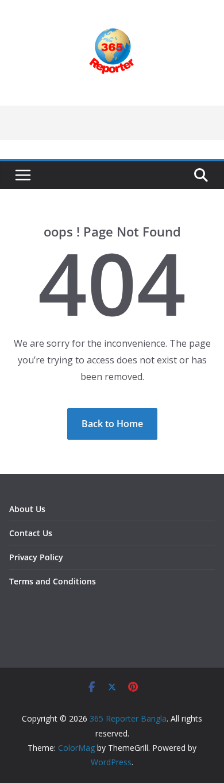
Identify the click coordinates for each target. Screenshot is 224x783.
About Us (27, 508)
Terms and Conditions (52, 581)
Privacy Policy (36, 557)
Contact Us (30, 533)
